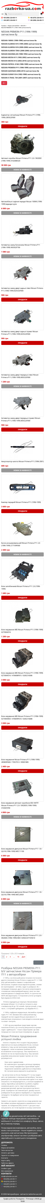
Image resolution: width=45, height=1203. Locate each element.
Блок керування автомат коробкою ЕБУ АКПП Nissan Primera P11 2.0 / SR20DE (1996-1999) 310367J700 (20, 805)
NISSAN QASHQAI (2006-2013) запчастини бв (20, 71)
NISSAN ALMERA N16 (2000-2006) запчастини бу (21, 47)
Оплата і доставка (7, 1153)
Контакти (4, 1158)
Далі (23, 957)
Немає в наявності (23, 169)
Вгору (38, 962)
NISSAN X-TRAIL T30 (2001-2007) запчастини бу (21, 78)
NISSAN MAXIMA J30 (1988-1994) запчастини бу (21, 54)
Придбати (22, 126)
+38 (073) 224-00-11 (37, 18)
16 (18, 957)
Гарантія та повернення (10, 1155)
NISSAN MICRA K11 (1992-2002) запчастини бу (20, 57)
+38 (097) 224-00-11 (10, 20)
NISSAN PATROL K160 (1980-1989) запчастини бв (21, 64)
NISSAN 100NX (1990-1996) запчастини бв (19, 40)
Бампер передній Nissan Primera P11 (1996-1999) (21, 502)
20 (3, 83)
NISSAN (23, 26)
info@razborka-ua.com (9, 1176)
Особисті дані (6, 1168)
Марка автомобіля (13, 26)
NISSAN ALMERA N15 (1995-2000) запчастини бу (21, 44)
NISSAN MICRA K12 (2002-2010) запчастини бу (20, 61)
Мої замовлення (7, 1171)
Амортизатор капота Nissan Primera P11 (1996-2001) (22, 461)
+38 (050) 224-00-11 (10, 18)
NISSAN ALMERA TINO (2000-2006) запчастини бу (22, 50)
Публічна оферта (7, 1163)
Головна (3, 26)
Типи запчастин (7, 1150)
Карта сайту (5, 1160)
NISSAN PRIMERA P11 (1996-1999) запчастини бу (21, 67)
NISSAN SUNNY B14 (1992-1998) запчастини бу (20, 74)
